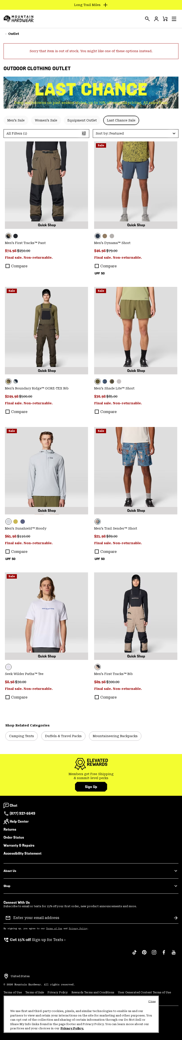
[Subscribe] (175, 918)
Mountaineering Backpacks (115, 736)
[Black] (15, 236)
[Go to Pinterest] (144, 954)
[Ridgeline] (46, 330)
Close (152, 1001)
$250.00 (23, 251)
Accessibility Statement (23, 853)
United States (20, 976)
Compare (19, 266)
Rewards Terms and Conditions (92, 992)
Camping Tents (21, 736)
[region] (81, 1014)
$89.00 (111, 536)
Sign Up (91, 787)
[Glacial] (46, 470)
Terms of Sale (34, 992)
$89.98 (100, 682)
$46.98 (100, 251)
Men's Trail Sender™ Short (115, 528)
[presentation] (147, 18)
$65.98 (11, 536)
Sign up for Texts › (34, 940)
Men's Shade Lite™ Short (114, 388)
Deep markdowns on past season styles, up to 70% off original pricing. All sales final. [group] (91, 103)
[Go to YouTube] (173, 954)
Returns (10, 829)
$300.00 (112, 682)
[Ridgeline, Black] (46, 185)
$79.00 (111, 251)
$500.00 (25, 396)
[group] (91, 776)
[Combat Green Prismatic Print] (112, 381)
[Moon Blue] (135, 185)
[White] (46, 616)
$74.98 (11, 251)
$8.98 (10, 682)
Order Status (14, 837)
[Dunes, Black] (135, 616)
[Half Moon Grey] (119, 381)
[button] (174, 18)
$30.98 (100, 396)
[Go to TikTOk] (134, 954)
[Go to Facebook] (164, 954)
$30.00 (20, 682)
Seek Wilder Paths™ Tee (24, 674)
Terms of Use (54, 928)
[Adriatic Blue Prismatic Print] (105, 381)
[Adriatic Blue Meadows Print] (135, 470)
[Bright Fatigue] (15, 521)
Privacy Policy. (72, 1028)
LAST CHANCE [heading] (91, 89)
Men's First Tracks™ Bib (113, 674)
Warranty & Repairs (19, 845)
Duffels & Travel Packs (63, 736)
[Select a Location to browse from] (6, 976)
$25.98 (100, 536)
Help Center (19, 821)
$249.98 (12, 396)
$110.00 (23, 536)
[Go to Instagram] (154, 954)
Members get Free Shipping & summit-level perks (91, 776)
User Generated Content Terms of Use (144, 992)
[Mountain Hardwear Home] (19, 19)
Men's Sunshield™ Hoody (25, 528)
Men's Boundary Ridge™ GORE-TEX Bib (37, 388)
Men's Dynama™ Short (112, 243)
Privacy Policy (78, 928)
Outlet (13, 34)
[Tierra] (105, 236)
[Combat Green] (135, 330)
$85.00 (111, 396)
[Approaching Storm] (112, 236)
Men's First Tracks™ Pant (25, 243)
